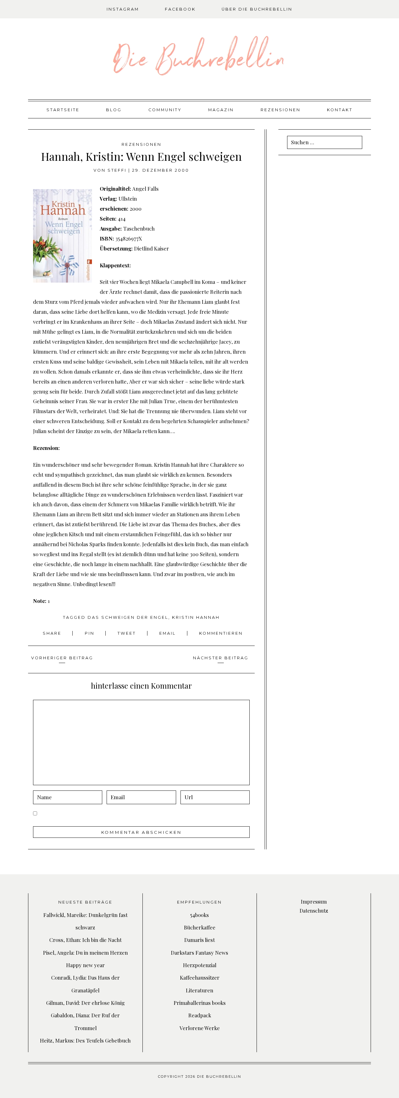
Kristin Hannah (196, 617)
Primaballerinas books (200, 1002)
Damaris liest (199, 939)
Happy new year (85, 965)
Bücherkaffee (199, 927)
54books (199, 914)
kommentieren (221, 633)
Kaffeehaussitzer (199, 977)
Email (168, 633)
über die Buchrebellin (257, 9)
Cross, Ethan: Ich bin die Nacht (85, 939)
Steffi (117, 170)
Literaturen (199, 990)
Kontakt (340, 109)
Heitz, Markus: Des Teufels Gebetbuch (85, 1040)
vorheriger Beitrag (62, 658)
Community (165, 109)
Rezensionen (280, 109)
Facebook (180, 9)
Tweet (128, 633)
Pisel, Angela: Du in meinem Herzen (85, 952)
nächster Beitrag (220, 658)
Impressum (314, 901)
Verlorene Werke (200, 1027)
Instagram (123, 9)
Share (53, 633)
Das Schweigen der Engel (128, 617)
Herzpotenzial (199, 965)
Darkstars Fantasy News (199, 952)
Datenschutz (314, 910)
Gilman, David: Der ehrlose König (85, 1002)
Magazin (221, 109)
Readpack (199, 1015)
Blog (114, 109)
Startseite (62, 109)
